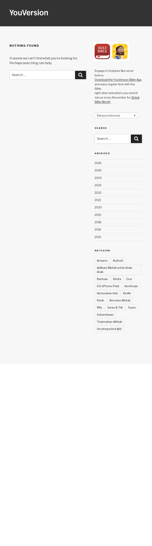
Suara (132, 307)
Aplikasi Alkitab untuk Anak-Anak (115, 269)
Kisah (100, 300)
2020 (98, 207)
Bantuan (102, 279)
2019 (98, 215)
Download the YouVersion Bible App (118, 79)
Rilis (99, 307)
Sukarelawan (105, 314)
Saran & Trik (115, 307)
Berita (117, 279)
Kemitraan (131, 286)
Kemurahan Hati (107, 293)
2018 (98, 222)
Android (118, 260)
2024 (98, 177)
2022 (98, 192)
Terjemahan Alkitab (109, 321)
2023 (98, 185)
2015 (98, 237)
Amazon (102, 260)
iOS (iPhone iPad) (108, 286)
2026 (98, 163)
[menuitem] (116, 115)
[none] (116, 115)
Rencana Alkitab (119, 300)
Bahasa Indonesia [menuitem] (108, 115)
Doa (129, 279)
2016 (98, 229)
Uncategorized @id (109, 328)
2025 (98, 170)
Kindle (127, 293)
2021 (98, 200)
